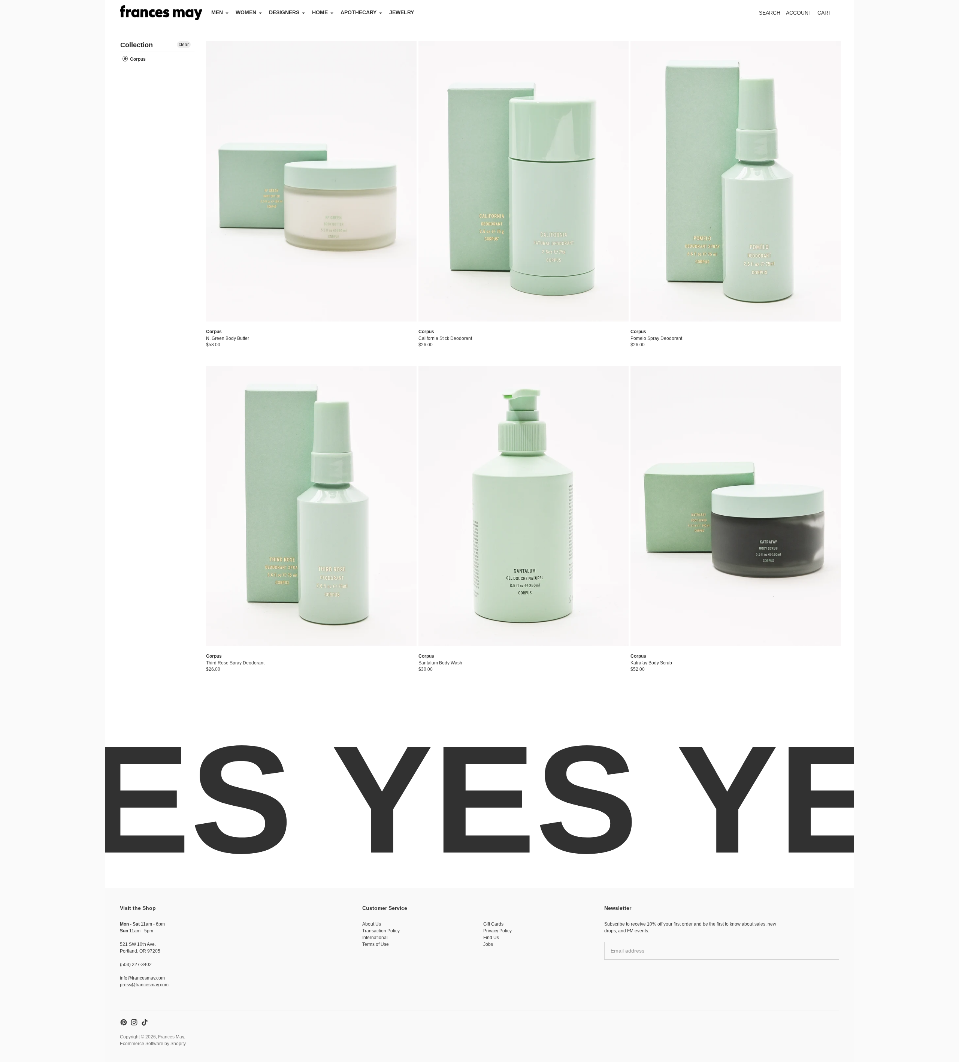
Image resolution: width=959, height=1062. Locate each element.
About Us (371, 924)
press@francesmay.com (144, 984)
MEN (217, 12)
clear (184, 44)
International (375, 937)
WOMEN (246, 12)
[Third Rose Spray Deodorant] (311, 506)
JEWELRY (401, 12)
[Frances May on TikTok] (144, 1022)
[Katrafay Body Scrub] (735, 506)
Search (769, 13)
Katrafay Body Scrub (651, 663)
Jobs (488, 944)
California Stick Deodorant (445, 338)
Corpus (137, 59)
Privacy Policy (497, 930)
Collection (136, 45)
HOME (320, 12)
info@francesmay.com (142, 978)
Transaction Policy (381, 930)
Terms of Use (375, 944)
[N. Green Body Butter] (311, 181)
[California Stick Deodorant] (523, 181)
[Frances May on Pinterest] (123, 1022)
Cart (828, 15)
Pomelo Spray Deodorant (656, 338)
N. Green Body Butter (227, 338)
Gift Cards (493, 924)
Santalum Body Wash (440, 663)
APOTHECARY (358, 12)
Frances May (171, 1037)
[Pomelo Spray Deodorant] (735, 181)
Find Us (491, 937)
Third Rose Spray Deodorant (235, 663)
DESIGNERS (284, 12)
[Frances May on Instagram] (134, 1022)
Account (799, 13)
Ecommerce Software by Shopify (153, 1043)
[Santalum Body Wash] (523, 506)
